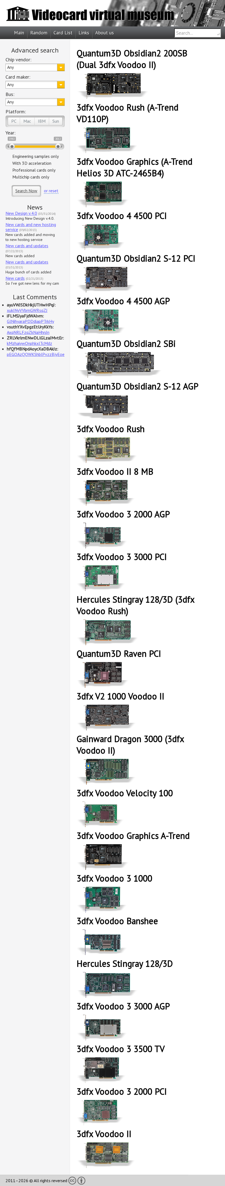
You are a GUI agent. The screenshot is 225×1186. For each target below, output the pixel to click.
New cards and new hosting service (30, 227)
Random (38, 32)
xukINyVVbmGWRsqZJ (27, 310)
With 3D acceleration (31, 163)
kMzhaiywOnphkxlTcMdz (29, 343)
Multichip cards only (30, 177)
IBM (42, 121)
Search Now (26, 190)
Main (19, 32)
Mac (27, 121)
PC (13, 121)
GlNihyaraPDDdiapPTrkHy (30, 321)
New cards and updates (26, 245)
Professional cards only (33, 170)
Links (83, 32)
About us (104, 32)
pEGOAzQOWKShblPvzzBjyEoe (35, 354)
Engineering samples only (35, 156)
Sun (55, 121)
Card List (63, 32)
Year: (10, 133)
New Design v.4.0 (21, 213)
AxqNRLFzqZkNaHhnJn (28, 332)
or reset (51, 190)
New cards (15, 278)
